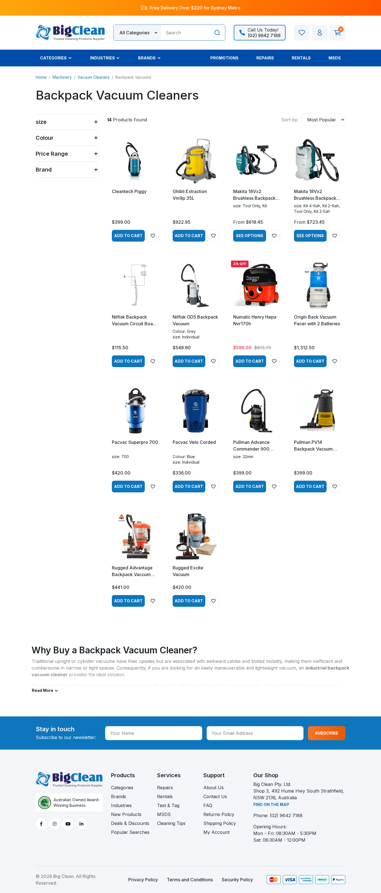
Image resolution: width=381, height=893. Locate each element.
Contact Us (215, 796)
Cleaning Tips (171, 823)
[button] (319, 32)
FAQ (207, 805)
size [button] (41, 122)
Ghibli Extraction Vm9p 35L (190, 195)
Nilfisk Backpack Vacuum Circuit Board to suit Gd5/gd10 (134, 320)
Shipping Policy (219, 823)
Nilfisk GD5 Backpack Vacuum (195, 320)
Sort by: (289, 119)
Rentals (165, 796)
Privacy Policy (143, 879)
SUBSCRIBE (326, 733)
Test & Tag (168, 805)
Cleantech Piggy (129, 191)
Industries (121, 805)
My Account (216, 832)
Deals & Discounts (130, 823)
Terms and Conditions (190, 879)
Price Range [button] (52, 153)
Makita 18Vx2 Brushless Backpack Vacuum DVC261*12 (254, 195)
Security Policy (237, 879)
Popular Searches (130, 832)
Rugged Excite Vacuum (188, 571)
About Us (213, 787)
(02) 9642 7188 (286, 815)
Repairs (165, 787)
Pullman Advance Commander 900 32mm (251, 445)
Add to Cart (128, 235)
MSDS (164, 814)
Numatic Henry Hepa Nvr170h (254, 320)
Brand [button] (44, 169)
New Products (126, 814)
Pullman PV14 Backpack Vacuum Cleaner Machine (313, 445)
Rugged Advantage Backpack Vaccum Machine (132, 571)
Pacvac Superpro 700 (135, 442)
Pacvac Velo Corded (194, 442)
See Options (249, 235)
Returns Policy (218, 814)
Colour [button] (45, 137)
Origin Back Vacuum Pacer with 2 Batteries (317, 320)
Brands (118, 796)
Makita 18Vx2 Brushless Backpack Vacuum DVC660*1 (315, 195)
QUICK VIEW (135, 178)
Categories (122, 787)
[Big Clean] (70, 32)
